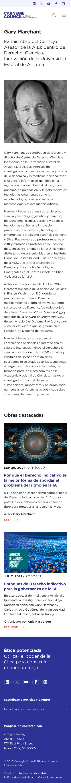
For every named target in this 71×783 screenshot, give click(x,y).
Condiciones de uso (50, 777)
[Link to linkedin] (34, 3)
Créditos (9, 773)
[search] (54, 15)
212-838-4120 (14, 739)
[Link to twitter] (41, 3)
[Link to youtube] (48, 3)
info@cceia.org (14, 734)
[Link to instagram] (63, 3)
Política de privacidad (32, 773)
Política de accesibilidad (19, 777)
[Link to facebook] (56, 3)
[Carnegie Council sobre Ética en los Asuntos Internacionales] (20, 15)
